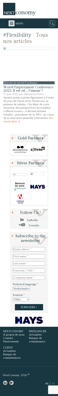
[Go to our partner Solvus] (37, 174)
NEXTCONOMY (13, 331)
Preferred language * (25, 284)
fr (53, 383)
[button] (28, 64)
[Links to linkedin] (6, 383)
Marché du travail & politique (21, 82)
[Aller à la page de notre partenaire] (29, 320)
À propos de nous (13, 334)
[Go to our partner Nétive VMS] (20, 199)
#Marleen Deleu (34, 94)
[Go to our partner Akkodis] (20, 174)
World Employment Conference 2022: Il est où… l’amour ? (28, 89)
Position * (18, 295)
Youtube (33, 225)
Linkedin (32, 220)
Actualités (35, 334)
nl (47, 383)
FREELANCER (37, 331)
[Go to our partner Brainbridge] (20, 149)
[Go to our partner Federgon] (20, 187)
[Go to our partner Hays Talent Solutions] (37, 187)
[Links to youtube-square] (12, 383)
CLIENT (8, 347)
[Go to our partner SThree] (37, 149)
